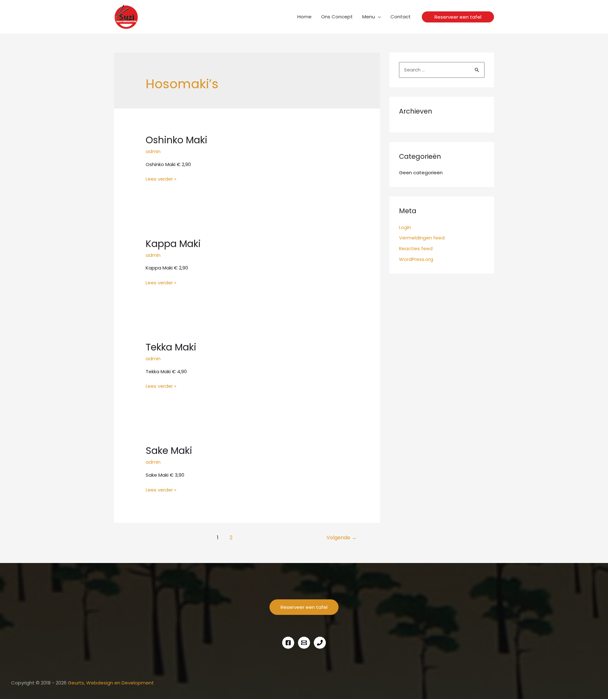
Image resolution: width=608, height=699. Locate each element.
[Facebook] (288, 643)
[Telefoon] (320, 643)
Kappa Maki (173, 244)
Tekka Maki (171, 347)
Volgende (341, 537)
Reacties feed (416, 248)
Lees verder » (161, 179)
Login (405, 227)
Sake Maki (169, 450)
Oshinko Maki (176, 140)
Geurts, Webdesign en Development (111, 682)
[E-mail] (304, 643)
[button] (458, 16)
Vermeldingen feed (422, 237)
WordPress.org (416, 259)
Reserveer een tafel (304, 607)
